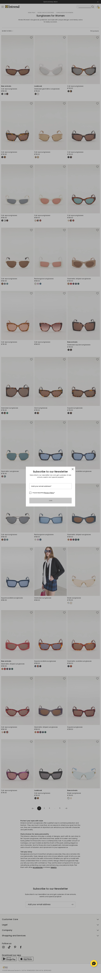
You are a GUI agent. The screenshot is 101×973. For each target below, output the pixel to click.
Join (50, 500)
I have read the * (43, 493)
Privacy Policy (49, 493)
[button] (93, 963)
